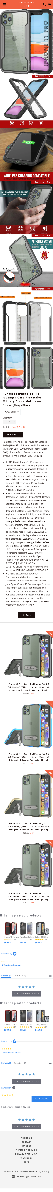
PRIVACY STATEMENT (26, 1154)
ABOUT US (26, 1138)
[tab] (6, 976)
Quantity (7, 417)
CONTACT (26, 1142)
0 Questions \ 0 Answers (11, 965)
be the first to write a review (26, 994)
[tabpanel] (26, 1124)
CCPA (26, 1162)
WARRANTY (26, 1158)
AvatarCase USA (26, 4)
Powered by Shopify (39, 1171)
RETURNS (26, 1146)
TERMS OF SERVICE (26, 1150)
